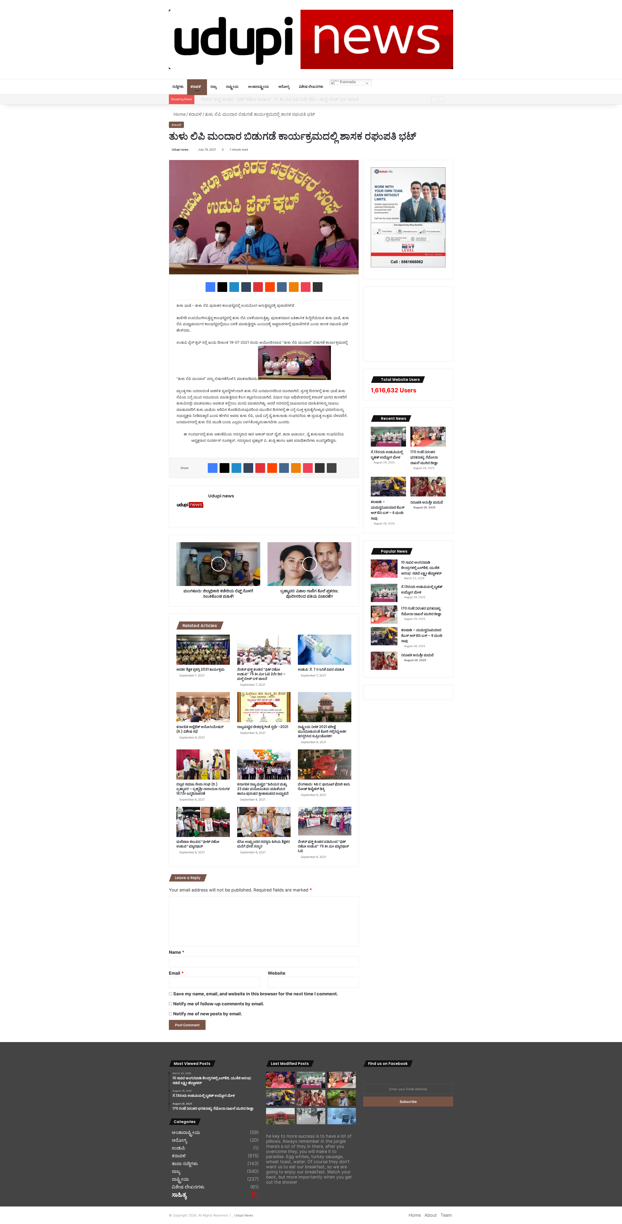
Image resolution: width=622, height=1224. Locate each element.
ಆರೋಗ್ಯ (283, 86)
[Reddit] (270, 287)
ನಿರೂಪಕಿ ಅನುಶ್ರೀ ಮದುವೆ (426, 502)
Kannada (347, 82)
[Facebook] (210, 287)
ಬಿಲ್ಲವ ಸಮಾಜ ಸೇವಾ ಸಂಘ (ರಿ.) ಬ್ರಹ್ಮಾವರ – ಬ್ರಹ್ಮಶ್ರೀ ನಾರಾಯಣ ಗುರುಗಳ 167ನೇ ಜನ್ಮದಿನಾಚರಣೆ (203, 789)
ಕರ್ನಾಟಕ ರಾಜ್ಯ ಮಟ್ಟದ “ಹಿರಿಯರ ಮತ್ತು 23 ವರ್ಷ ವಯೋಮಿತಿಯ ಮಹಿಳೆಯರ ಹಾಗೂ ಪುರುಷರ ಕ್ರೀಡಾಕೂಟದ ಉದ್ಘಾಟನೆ (263, 789)
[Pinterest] (258, 287)
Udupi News (243, 1215)
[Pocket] (306, 287)
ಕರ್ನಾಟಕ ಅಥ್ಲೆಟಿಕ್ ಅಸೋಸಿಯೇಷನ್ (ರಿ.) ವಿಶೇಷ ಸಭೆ (200, 729)
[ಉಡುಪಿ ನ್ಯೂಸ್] (311, 39)
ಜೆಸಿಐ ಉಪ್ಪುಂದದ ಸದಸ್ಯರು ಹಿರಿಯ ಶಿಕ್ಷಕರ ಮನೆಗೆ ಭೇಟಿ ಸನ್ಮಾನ (263, 844)
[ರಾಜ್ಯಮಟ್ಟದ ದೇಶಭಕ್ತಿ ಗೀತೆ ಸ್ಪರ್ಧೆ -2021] (264, 707)
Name (176, 952)
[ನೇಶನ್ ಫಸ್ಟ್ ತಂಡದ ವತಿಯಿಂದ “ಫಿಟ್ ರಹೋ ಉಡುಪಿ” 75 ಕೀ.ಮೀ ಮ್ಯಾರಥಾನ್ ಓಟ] (324, 822)
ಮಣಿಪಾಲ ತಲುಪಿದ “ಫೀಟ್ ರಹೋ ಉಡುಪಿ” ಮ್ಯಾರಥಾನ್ (197, 844)
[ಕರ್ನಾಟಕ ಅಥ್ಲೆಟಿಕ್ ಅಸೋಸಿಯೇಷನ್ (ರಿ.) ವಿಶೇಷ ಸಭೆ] (203, 707)
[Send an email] (190, 149)
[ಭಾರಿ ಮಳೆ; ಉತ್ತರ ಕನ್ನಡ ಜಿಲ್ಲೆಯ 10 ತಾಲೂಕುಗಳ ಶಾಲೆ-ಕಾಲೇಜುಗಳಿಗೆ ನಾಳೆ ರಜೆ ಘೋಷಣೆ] (341, 1116)
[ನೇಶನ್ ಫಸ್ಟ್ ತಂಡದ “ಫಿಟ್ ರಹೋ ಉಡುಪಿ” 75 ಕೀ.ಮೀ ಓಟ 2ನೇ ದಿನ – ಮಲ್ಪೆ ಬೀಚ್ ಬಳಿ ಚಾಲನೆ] (264, 650)
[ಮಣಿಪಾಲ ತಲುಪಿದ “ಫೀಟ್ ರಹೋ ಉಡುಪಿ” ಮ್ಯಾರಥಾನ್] (203, 822)
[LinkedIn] (234, 287)
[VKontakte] (282, 287)
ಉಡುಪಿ (178, 1148)
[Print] (332, 468)
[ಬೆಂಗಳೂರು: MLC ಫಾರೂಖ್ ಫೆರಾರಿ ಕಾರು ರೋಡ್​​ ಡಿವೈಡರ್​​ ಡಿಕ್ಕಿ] (324, 764)
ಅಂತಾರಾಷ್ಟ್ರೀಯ (258, 86)
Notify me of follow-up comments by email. (218, 1003)
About (430, 1215)
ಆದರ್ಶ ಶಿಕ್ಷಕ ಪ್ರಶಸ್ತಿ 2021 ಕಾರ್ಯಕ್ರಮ (200, 669)
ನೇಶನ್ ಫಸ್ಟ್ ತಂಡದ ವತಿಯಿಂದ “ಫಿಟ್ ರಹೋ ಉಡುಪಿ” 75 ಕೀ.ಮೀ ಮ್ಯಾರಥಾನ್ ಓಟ (323, 846)
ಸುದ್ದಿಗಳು (178, 86)
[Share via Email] (317, 287)
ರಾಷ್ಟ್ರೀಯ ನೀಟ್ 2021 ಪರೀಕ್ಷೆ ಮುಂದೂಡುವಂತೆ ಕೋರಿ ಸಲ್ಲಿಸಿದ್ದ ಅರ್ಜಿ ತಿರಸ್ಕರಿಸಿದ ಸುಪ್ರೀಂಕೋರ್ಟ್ (322, 731)
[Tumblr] (246, 287)
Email (176, 973)
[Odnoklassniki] (294, 287)
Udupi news (180, 149)
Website (276, 973)
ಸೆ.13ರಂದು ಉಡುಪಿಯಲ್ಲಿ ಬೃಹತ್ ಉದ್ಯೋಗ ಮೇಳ (387, 455)
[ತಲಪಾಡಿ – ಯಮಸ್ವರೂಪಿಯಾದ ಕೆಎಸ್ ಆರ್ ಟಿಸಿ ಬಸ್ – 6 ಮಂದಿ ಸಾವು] (388, 487)
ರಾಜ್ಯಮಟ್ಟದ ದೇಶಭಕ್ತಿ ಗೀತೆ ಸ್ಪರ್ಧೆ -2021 (262, 726)
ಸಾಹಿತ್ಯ (179, 1195)
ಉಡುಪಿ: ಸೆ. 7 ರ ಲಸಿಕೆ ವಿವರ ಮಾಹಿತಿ (321, 669)
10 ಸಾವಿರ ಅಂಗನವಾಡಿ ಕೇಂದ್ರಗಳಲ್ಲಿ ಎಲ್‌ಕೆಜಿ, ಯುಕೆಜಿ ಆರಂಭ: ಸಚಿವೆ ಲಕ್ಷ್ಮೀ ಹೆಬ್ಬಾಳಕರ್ (421, 568)
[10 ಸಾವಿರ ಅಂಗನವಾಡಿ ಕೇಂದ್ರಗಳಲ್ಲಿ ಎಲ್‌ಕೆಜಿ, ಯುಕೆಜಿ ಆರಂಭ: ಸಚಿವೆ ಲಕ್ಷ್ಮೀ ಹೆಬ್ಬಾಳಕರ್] (384, 568)
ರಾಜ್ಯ (213, 86)
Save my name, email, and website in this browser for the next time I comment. (255, 993)
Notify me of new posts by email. (207, 1013)
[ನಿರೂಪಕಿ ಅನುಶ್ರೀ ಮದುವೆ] (428, 487)
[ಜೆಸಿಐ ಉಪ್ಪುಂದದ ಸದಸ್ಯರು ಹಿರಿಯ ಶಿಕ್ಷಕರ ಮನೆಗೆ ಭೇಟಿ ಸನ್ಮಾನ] (264, 822)
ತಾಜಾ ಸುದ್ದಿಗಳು (185, 1163)
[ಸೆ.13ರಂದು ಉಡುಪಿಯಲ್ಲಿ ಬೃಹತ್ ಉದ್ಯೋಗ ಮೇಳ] (388, 437)
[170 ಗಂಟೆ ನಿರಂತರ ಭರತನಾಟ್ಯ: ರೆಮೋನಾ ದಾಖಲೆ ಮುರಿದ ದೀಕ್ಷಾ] (428, 437)
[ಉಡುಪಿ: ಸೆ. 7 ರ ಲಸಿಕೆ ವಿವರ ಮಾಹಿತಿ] (324, 650)
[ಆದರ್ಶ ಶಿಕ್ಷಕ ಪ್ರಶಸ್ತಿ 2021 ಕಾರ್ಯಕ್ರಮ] (203, 650)
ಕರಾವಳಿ (195, 86)
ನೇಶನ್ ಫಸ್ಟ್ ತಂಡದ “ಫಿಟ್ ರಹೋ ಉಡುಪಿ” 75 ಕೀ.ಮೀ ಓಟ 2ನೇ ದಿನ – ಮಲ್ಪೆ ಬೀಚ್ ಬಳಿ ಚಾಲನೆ (275, 99)
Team (446, 1215)
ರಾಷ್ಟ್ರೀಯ (232, 86)
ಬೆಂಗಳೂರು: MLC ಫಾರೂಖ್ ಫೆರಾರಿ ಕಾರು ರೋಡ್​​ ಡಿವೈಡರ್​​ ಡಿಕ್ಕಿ (324, 786)
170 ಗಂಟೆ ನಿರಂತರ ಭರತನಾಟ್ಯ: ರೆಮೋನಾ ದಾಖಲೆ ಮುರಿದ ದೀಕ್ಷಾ (424, 457)
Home (179, 114)
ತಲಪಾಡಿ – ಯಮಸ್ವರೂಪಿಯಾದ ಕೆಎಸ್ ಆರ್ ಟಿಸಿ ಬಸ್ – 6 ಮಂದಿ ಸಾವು (388, 510)
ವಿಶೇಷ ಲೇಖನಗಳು (311, 86)
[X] (222, 287)
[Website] (211, 504)
